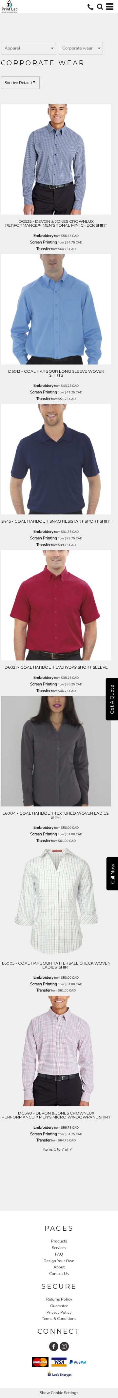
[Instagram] (64, 1346)
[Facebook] (53, 1346)
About (59, 1267)
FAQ (59, 1254)
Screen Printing (43, 242)
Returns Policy (59, 1299)
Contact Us (59, 1273)
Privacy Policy (59, 1312)
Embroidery (43, 235)
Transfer (43, 248)
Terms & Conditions (59, 1318)
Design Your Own (59, 1260)
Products (59, 1241)
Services (59, 1247)
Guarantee (59, 1305)
